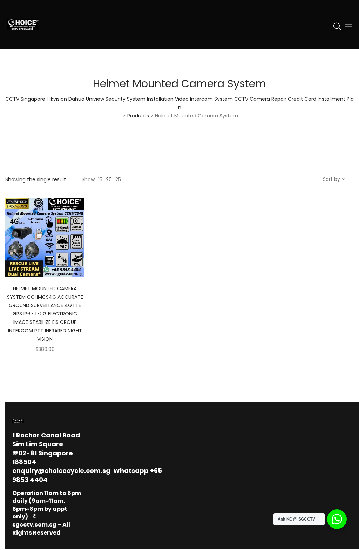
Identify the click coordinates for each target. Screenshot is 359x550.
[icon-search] (337, 26)
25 (118, 179)
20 (109, 179)
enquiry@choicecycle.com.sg (61, 470)
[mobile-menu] (348, 24)
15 (100, 179)
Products (138, 115)
